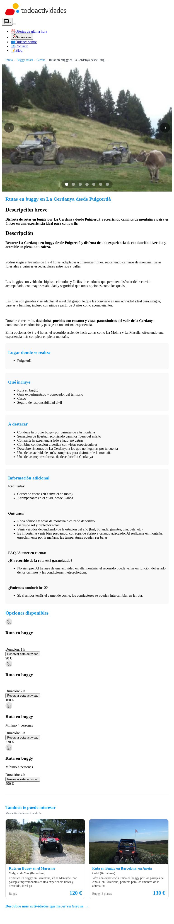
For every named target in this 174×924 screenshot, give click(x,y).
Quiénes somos (24, 42)
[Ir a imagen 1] (66, 184)
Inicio (9, 60)
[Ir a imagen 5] (93, 184)
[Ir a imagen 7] (107, 184)
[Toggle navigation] (14, 24)
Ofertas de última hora (29, 31)
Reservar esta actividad (22, 654)
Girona (40, 60)
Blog (16, 50)
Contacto (19, 46)
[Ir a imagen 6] (100, 184)
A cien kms (24, 37)
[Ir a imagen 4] (87, 184)
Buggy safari (25, 60)
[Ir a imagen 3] (80, 184)
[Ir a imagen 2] (73, 184)
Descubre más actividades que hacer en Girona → (46, 906)
